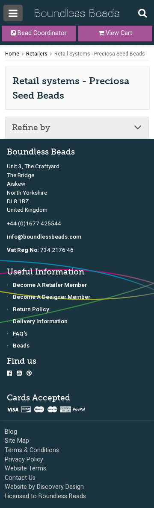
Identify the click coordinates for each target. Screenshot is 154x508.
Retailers (36, 54)
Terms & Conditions (32, 450)
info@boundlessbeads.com (44, 236)
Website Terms (25, 468)
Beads (21, 345)
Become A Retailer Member (50, 284)
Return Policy (31, 309)
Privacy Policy (24, 459)
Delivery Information (40, 321)
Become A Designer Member (51, 296)
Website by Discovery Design (44, 486)
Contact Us (20, 478)
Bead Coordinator (41, 33)
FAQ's (20, 333)
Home (12, 54)
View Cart (118, 33)
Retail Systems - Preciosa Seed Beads (99, 54)
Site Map (17, 440)
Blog (11, 431)
